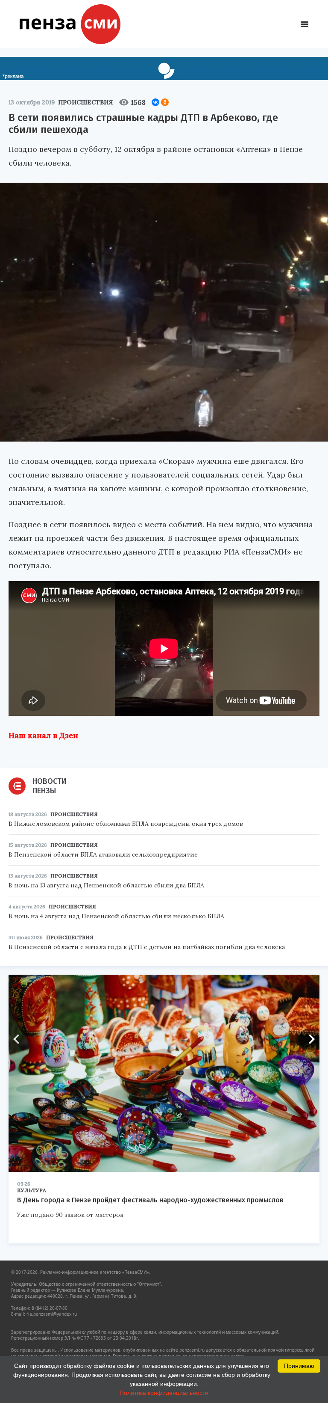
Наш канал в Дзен (43, 735)
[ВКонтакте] (155, 102)
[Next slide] (308, 1039)
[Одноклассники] (165, 102)
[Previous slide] (19, 1039)
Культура (31, 1190)
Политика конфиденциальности (164, 1392)
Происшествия (85, 102)
